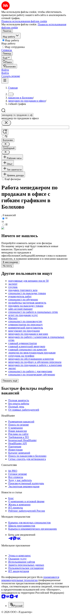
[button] (5, 69)
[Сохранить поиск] (4, 132)
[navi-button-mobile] (4, 80)
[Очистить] (6, 123)
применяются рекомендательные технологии (30, 579)
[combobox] (17, 115)
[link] (7, 62)
